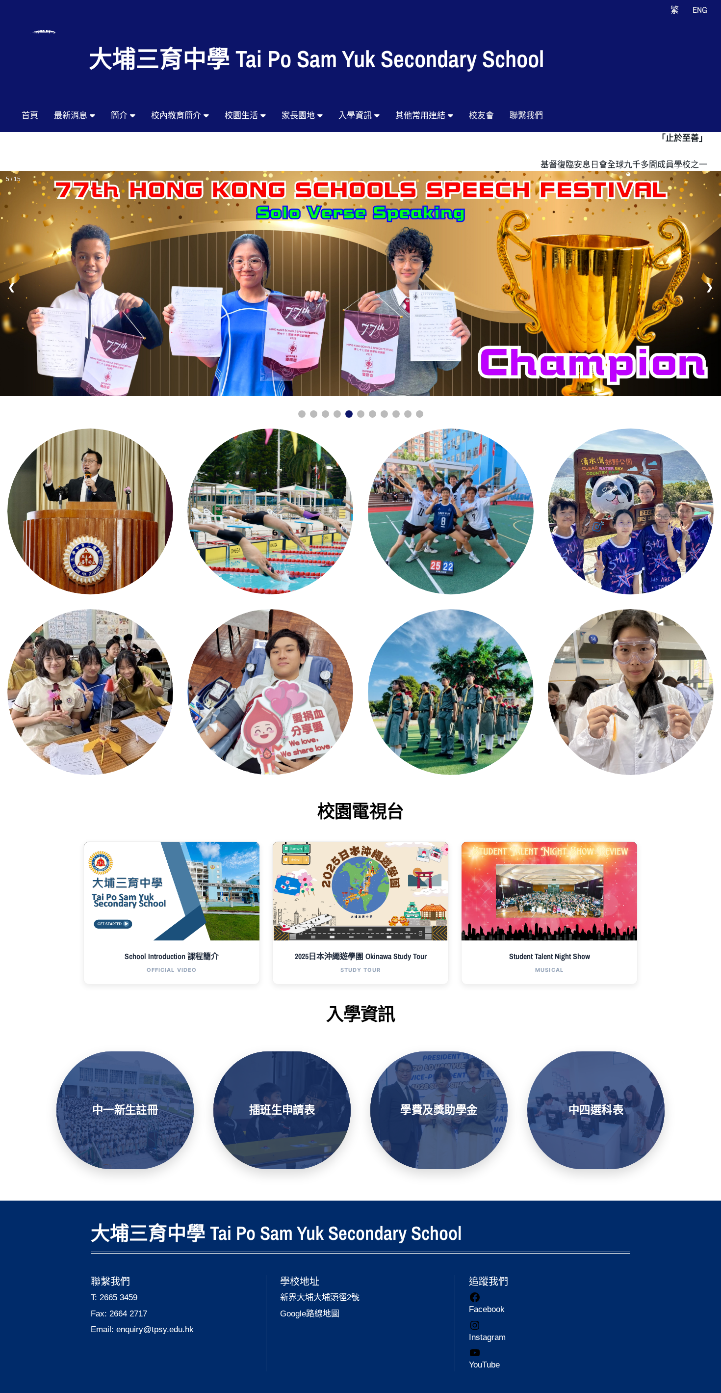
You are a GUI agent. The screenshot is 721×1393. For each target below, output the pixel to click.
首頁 (30, 115)
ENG (700, 9)
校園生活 (242, 115)
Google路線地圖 (309, 1313)
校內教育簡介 (177, 115)
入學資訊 (356, 115)
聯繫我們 (526, 115)
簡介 (120, 115)
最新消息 (72, 115)
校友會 (481, 115)
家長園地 (299, 115)
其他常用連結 (421, 115)
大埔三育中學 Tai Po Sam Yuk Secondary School (316, 59)
